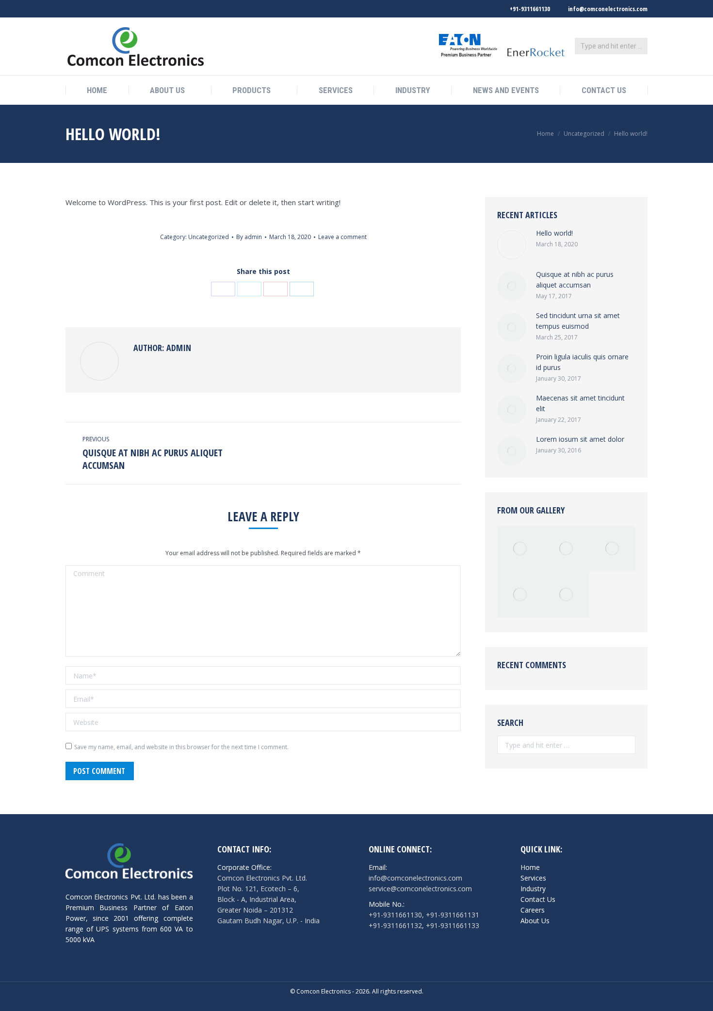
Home (545, 133)
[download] (612, 549)
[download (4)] (520, 595)
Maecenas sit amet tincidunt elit (580, 403)
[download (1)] (566, 549)
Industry (533, 888)
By (249, 237)
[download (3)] (520, 549)
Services (533, 878)
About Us (535, 920)
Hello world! (554, 233)
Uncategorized (584, 133)
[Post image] (511, 244)
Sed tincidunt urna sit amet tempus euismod (578, 321)
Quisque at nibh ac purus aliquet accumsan (575, 279)
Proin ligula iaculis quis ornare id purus (582, 362)
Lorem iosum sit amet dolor (580, 439)
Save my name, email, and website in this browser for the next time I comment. (181, 747)
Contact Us (537, 899)
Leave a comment (342, 237)
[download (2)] (566, 595)
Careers (532, 910)
